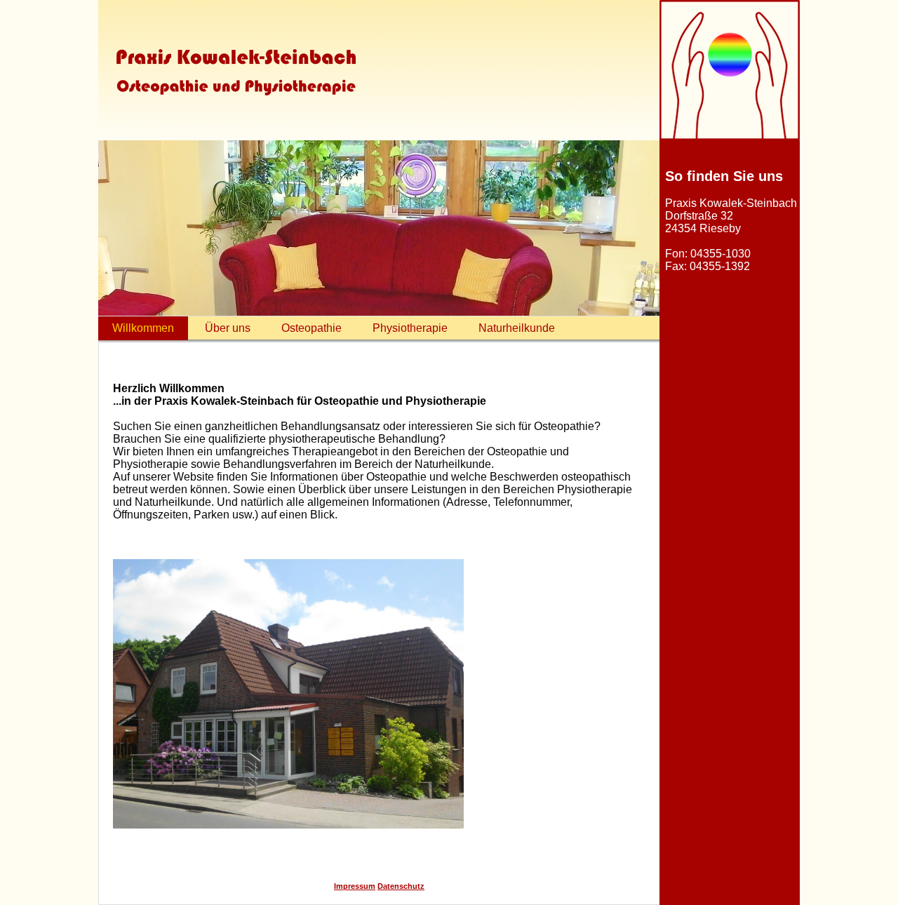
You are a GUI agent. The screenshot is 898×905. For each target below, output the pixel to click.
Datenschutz (400, 886)
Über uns (227, 328)
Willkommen (143, 328)
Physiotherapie (410, 328)
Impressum (354, 886)
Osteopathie (311, 328)
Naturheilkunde (516, 328)
